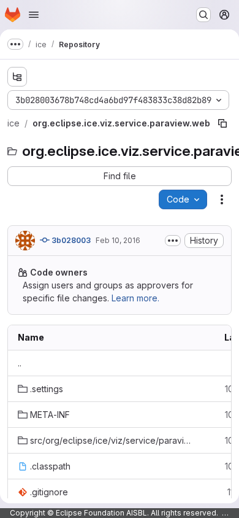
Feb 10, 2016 (118, 240)
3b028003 (70, 240)
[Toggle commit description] (173, 240)
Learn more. (135, 298)
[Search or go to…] (203, 14)
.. (19, 363)
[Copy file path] (222, 123)
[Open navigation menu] (34, 15)
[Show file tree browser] (17, 77)
